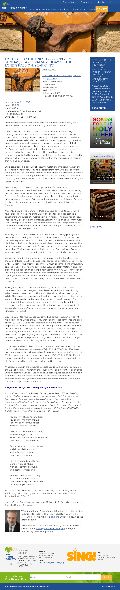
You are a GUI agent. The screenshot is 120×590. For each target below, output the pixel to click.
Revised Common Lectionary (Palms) (62, 75)
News (92, 9)
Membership (80, 9)
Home (31, 9)
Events (67, 9)
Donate (101, 9)
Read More (99, 108)
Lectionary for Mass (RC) (17, 102)
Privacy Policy (108, 586)
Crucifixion (25, 502)
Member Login (104, 2)
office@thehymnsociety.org (50, 528)
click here (54, 517)
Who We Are (43, 9)
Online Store (69, 2)
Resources (57, 9)
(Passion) (52, 78)
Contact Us (86, 2)
